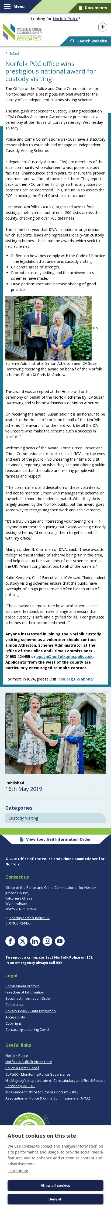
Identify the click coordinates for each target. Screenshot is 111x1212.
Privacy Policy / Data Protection (30, 1011)
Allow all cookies (55, 1186)
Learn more (18, 1170)
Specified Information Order (28, 998)
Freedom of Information (24, 992)
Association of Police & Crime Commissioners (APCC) (47, 1098)
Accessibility (15, 1017)
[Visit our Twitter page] (22, 941)
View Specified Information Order (58, 839)
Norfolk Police (65, 18)
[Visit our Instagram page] (47, 941)
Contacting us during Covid (27, 1029)
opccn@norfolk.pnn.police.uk (64, 656)
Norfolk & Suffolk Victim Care (28, 1061)
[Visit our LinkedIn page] (35, 941)
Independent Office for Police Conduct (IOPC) (41, 1092)
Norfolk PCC (22, 32)
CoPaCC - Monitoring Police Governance (37, 1074)
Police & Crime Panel (22, 1067)
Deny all (55, 1199)
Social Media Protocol (22, 986)
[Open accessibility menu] (102, 27)
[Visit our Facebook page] (10, 941)
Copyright (13, 1023)
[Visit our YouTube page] (60, 941)
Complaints (14, 1004)
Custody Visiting (23, 818)
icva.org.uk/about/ (75, 679)
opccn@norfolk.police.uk (29, 917)
